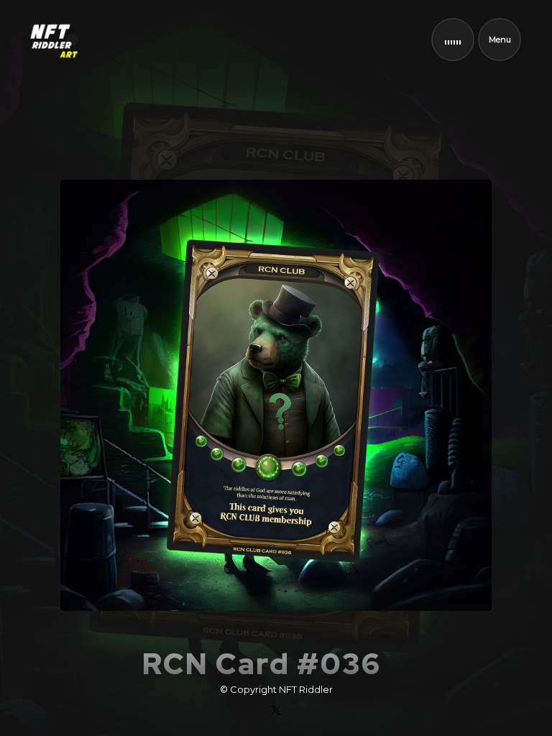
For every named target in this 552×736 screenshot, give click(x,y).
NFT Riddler (306, 689)
